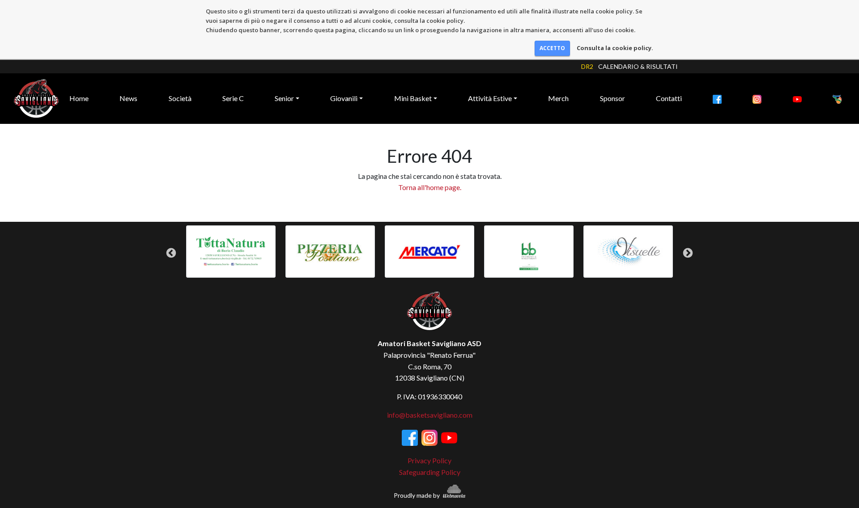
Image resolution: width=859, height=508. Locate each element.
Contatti (669, 98)
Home (79, 98)
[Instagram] (757, 98)
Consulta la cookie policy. (615, 48)
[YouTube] (797, 98)
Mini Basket (413, 98)
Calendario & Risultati (638, 66)
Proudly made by (417, 495)
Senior (284, 98)
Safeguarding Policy (429, 472)
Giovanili (343, 98)
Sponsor (612, 98)
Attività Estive (490, 98)
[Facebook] (717, 98)
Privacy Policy (429, 460)
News (128, 98)
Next (687, 252)
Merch (558, 98)
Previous (171, 252)
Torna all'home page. (429, 187)
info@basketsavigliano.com (429, 415)
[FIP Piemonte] (837, 98)
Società (180, 98)
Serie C (233, 98)
